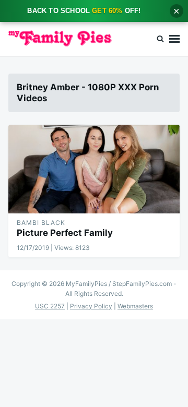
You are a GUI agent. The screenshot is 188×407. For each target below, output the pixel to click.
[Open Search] (160, 39)
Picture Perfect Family (65, 233)
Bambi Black (41, 222)
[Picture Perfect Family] (94, 169)
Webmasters (135, 306)
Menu (174, 39)
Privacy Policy (91, 306)
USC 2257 (50, 306)
